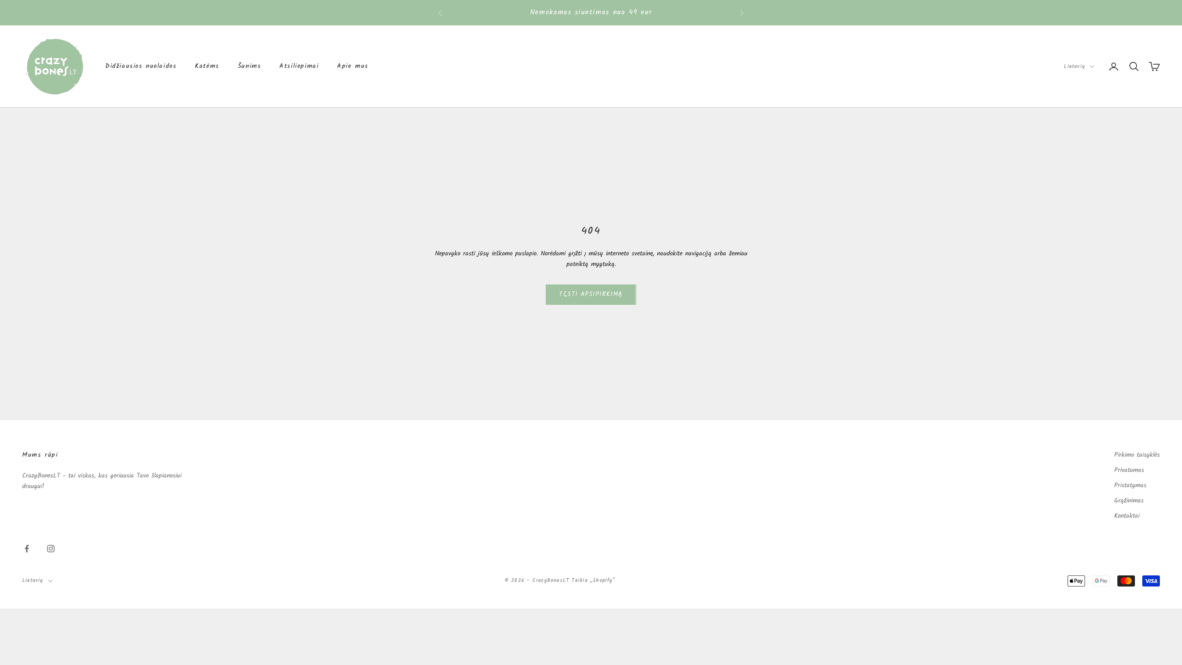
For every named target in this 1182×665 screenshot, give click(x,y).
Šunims (249, 66)
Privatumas (1129, 470)
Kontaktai (1127, 516)
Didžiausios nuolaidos (140, 66)
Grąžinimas (1129, 501)
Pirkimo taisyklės (1137, 455)
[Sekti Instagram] (50, 548)
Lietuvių (1074, 66)
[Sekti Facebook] (26, 548)
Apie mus (352, 66)
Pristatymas (1130, 485)
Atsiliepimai (299, 66)
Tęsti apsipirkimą (590, 294)
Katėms (207, 66)
